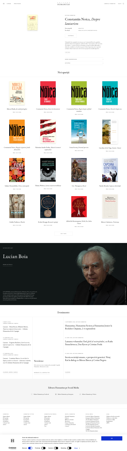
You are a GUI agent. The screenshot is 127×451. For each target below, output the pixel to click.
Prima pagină (17, 3)
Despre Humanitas (69, 423)
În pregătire (6, 419)
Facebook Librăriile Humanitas (93, 426)
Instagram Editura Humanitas (93, 418)
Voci (45, 426)
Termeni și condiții (110, 419)
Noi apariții (5, 418)
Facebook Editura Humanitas (92, 416)
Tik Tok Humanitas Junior (92, 431)
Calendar (67, 372)
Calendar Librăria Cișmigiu (10, 372)
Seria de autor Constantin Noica (87, 30)
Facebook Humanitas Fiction (92, 421)
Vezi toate (63, 233)
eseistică (81, 28)
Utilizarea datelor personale (113, 416)
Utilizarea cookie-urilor (111, 418)
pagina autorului (7, 264)
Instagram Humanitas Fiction (92, 423)
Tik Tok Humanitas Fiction (92, 424)
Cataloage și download (70, 424)
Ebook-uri (67, 421)
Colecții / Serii (6, 423)
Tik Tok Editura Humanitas (92, 419)
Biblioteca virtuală (69, 419)
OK (112, 438)
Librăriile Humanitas (109, 3)
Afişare (76, 448)
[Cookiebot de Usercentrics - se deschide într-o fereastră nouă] (12, 448)
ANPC (108, 423)
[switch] (43, 448)
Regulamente (109, 421)
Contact (67, 426)
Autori (4, 424)
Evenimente (6, 421)
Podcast (67, 418)
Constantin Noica (77, 19)
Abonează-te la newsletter (42, 372)
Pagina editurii (6, 416)
